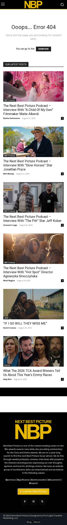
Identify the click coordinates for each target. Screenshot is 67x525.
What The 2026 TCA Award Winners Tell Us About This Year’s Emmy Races (31, 373)
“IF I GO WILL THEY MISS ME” (25, 323)
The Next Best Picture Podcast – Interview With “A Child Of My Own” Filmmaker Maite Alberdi (28, 110)
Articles (7, 365)
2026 (6, 318)
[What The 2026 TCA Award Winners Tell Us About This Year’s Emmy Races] (33, 351)
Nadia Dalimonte (11, 118)
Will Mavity (8, 173)
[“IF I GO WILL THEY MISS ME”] (33, 304)
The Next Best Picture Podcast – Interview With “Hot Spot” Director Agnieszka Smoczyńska (28, 272)
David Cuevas (9, 328)
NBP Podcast (9, 100)
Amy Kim (7, 379)
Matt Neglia (9, 280)
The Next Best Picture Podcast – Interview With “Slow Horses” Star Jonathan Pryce (27, 165)
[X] (42, 501)
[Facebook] (25, 501)
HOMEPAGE (43, 49)
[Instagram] (33, 501)
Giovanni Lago (10, 225)
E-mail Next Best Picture (33, 491)
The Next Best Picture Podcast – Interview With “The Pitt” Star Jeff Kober (32, 219)
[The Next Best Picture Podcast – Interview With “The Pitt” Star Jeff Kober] (33, 197)
